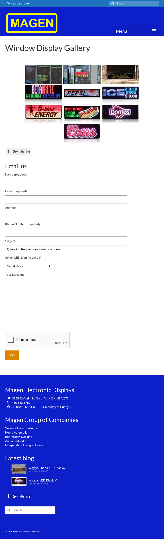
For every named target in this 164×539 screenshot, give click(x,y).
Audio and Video (16, 441)
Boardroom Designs (18, 436)
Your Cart (20, 3)
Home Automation (17, 432)
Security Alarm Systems (21, 428)
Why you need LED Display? (48, 468)
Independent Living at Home (24, 445)
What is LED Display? (43, 480)
